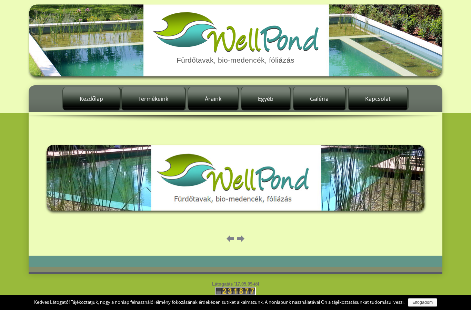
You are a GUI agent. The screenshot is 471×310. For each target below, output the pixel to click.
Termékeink (153, 99)
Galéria (319, 99)
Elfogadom (422, 302)
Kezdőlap (91, 99)
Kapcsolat (378, 99)
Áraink (213, 99)
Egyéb (265, 99)
